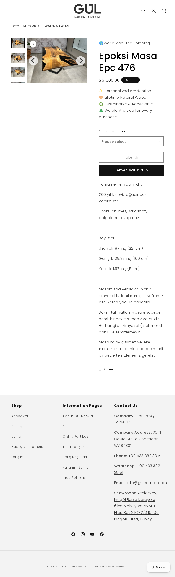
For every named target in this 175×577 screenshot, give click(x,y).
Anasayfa (19, 416)
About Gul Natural (78, 416)
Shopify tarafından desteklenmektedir (101, 566)
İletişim (17, 457)
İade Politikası (75, 477)
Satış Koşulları (75, 457)
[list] (57, 60)
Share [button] (108, 369)
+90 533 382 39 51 (145, 456)
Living (16, 436)
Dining (16, 426)
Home (15, 26)
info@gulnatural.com (147, 482)
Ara (66, 426)
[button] (10, 11)
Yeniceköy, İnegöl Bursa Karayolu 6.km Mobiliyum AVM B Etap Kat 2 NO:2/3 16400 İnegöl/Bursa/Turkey (136, 506)
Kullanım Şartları (77, 467)
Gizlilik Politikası (76, 436)
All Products (31, 26)
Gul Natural (67, 566)
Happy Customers (27, 446)
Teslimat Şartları (77, 446)
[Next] (80, 60)
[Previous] (33, 60)
